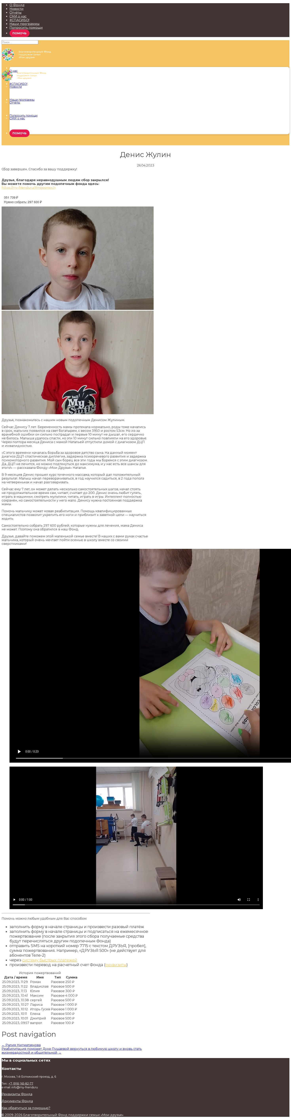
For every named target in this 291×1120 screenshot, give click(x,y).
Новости (17, 9)
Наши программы (25, 24)
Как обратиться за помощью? (26, 1108)
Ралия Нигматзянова (21, 1045)
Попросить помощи (26, 27)
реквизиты (115, 964)
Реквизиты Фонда (17, 1094)
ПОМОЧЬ (19, 33)
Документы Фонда (17, 1101)
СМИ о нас (18, 16)
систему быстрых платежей (49, 960)
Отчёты (16, 12)
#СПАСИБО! (19, 20)
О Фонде (17, 5)
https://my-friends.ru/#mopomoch (28, 187)
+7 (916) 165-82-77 (21, 1083)
